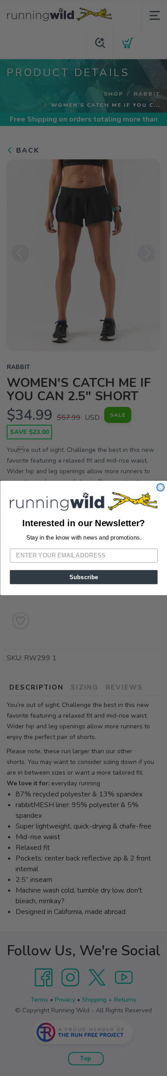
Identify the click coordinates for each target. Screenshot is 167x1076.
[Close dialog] (160, 487)
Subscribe (83, 577)
